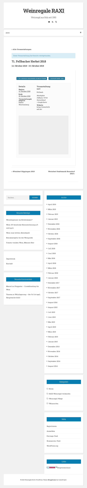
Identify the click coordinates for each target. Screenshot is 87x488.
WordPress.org (52, 446)
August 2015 (52, 307)
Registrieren (52, 426)
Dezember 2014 (54, 346)
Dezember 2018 (53, 224)
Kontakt (9, 264)
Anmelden (51, 431)
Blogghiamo (52, 480)
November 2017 (54, 288)
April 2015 (52, 327)
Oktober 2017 (53, 293)
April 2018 (52, 263)
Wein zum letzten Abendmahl (18, 233)
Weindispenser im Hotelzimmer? (19, 220)
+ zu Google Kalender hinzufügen (31, 78)
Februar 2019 (53, 214)
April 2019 (52, 204)
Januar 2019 (53, 219)
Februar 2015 (53, 337)
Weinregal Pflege (56, 399)
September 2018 (54, 239)
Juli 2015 (51, 312)
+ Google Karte (42, 102)
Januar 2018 (53, 278)
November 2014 (54, 351)
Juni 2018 (52, 253)
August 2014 (53, 366)
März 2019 (52, 209)
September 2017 (54, 297)
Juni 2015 (52, 317)
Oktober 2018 (53, 234)
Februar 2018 (53, 273)
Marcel (9, 286)
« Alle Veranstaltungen (21, 49)
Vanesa (9, 294)
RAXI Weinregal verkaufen (59, 394)
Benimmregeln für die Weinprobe (19, 238)
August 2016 (52, 302)
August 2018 (53, 244)
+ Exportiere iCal (56, 78)
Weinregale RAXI (43, 10)
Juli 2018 (51, 248)
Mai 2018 (51, 258)
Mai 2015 (51, 322)
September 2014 (54, 361)
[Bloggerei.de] (51, 468)
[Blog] (63, 468)
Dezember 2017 (53, 283)
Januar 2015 (53, 342)
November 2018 (54, 229)
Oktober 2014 (53, 356)
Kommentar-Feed (53, 441)
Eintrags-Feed (52, 436)
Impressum (10, 259)
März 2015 (52, 332)
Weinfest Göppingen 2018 (23, 171)
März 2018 (52, 268)
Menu (8, 33)
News (51, 389)
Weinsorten (53, 403)
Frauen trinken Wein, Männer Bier (20, 243)
